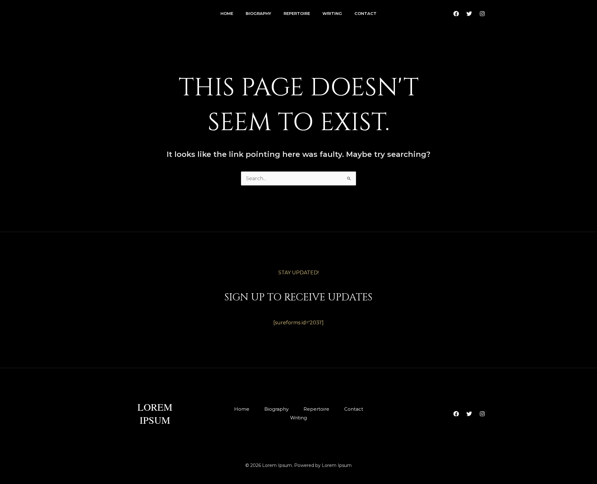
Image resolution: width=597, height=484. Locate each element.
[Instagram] (482, 13)
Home (226, 13)
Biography (258, 13)
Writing (332, 13)
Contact (365, 13)
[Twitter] (469, 13)
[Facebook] (456, 13)
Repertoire (297, 13)
